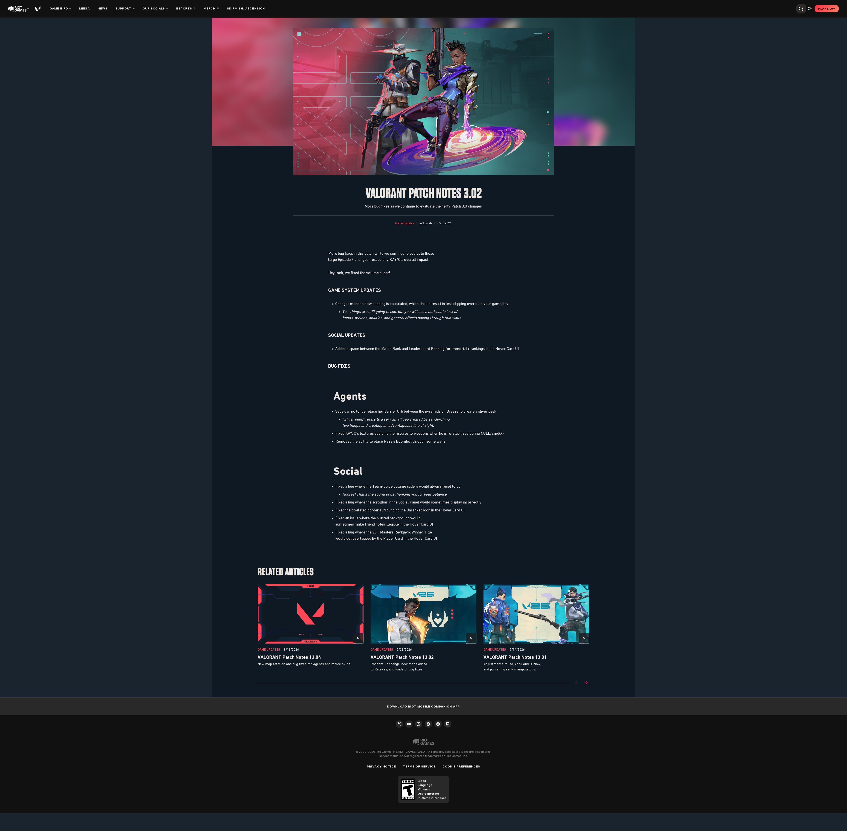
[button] (404, 223)
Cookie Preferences (461, 766)
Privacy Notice (381, 766)
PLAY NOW (826, 8)
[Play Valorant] (38, 8)
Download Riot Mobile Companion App (423, 706)
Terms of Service (419, 766)
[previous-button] (577, 683)
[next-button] (585, 683)
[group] (423, 628)
